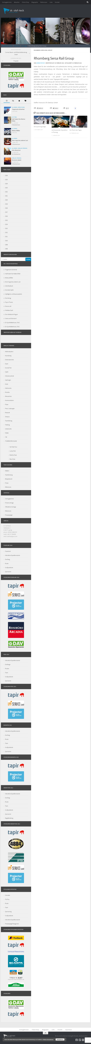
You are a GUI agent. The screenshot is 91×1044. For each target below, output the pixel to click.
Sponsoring (8, 911)
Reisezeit (7, 412)
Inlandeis (7, 895)
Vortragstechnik (9, 499)
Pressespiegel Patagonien (12, 924)
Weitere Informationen (48, 1039)
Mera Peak (12, 459)
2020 (6, 200)
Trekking (7, 425)
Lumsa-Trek (13, 451)
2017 (6, 212)
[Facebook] (76, 1040)
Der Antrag (8, 298)
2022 (6, 192)
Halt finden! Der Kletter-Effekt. (13, 274)
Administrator (40, 63)
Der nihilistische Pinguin (11, 314)
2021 (6, 196)
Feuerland (8, 551)
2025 (6, 179)
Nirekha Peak (13, 455)
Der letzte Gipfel (16, 160)
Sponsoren (8, 571)
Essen (6, 364)
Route (6, 563)
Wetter (7, 433)
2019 (6, 204)
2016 (6, 216)
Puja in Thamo (9, 302)
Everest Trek (8, 368)
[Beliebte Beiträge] (19, 101)
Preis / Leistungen (10, 408)
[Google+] (86, 1040)
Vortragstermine (7, 2)
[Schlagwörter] (25, 101)
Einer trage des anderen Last (20, 140)
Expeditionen (21, 107)
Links (51, 2)
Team (6, 672)
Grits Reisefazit (16, 150)
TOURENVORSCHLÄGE (11, 441)
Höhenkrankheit (9, 376)
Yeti (6, 437)
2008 (6, 249)
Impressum (68, 1030)
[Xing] (83, 1040)
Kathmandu (8, 388)
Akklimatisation (9, 351)
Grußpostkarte (9, 567)
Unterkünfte (8, 429)
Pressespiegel (8, 515)
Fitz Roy (7, 899)
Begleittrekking (9, 818)
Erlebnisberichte (9, 360)
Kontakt (57, 2)
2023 (6, 188)
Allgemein (14, 107)
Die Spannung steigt (40, 127)
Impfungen (8, 380)
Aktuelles (16, 2)
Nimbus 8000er (16, 130)
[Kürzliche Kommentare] (13, 101)
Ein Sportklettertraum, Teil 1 (12, 326)
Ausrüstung (8, 355)
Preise (6, 483)
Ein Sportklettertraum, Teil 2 (12, 322)
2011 (6, 236)
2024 (6, 184)
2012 (6, 232)
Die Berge (7, 664)
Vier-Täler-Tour (13, 447)
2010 (6, 240)
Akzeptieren (60, 1039)
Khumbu (7, 392)
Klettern (14, 117)
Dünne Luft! (8, 306)
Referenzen (43, 2)
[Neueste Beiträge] (7, 101)
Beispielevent (8, 479)
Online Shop (25, 2)
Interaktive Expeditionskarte (12, 555)
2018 (6, 208)
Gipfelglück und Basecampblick (13, 294)
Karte (6, 384)
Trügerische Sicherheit (18, 109)
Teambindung (9, 475)
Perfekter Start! (9, 310)
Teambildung (8, 421)
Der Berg (7, 559)
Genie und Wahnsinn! (11, 318)
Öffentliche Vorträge (10, 507)
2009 (6, 245)
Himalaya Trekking (22, 148)
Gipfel (6, 372)
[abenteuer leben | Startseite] (14, 11)
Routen (7, 668)
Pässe (6, 404)
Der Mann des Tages (75, 130)
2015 (6, 220)
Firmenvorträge (9, 503)
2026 (6, 175)
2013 (6, 228)
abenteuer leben (7, 46)
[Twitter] (80, 1040)
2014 (6, 224)
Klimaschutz (8, 396)
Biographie (35, 2)
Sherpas (7, 416)
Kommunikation (9, 400)
